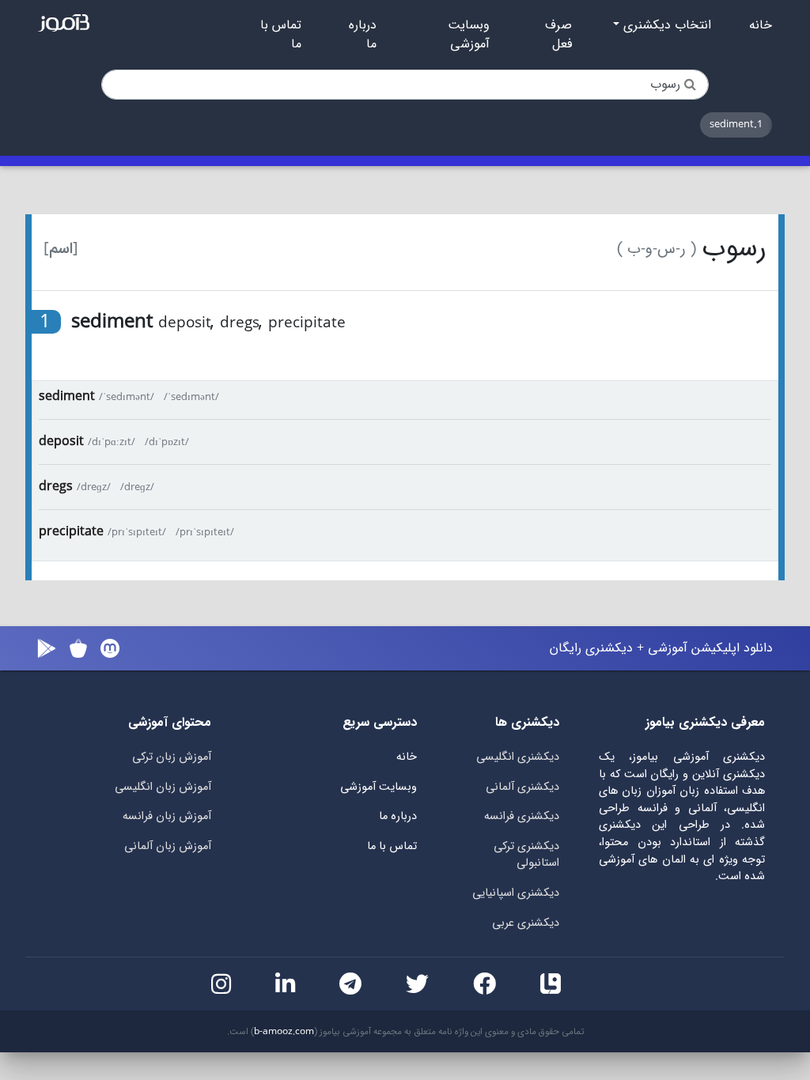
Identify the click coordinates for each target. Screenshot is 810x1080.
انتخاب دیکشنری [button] (665, 25)
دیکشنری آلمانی (522, 787)
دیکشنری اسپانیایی (515, 893)
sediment (67, 396)
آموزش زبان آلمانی (167, 846)
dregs (56, 487)
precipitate (71, 532)
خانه (760, 25)
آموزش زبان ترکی (171, 757)
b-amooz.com (284, 1032)
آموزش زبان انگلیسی (163, 787)
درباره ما (363, 35)
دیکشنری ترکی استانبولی (526, 855)
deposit (61, 441)
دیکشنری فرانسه (521, 816)
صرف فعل (558, 35)
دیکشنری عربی (525, 923)
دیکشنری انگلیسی (517, 757)
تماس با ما (280, 35)
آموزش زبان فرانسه (167, 816)
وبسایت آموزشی (469, 35)
